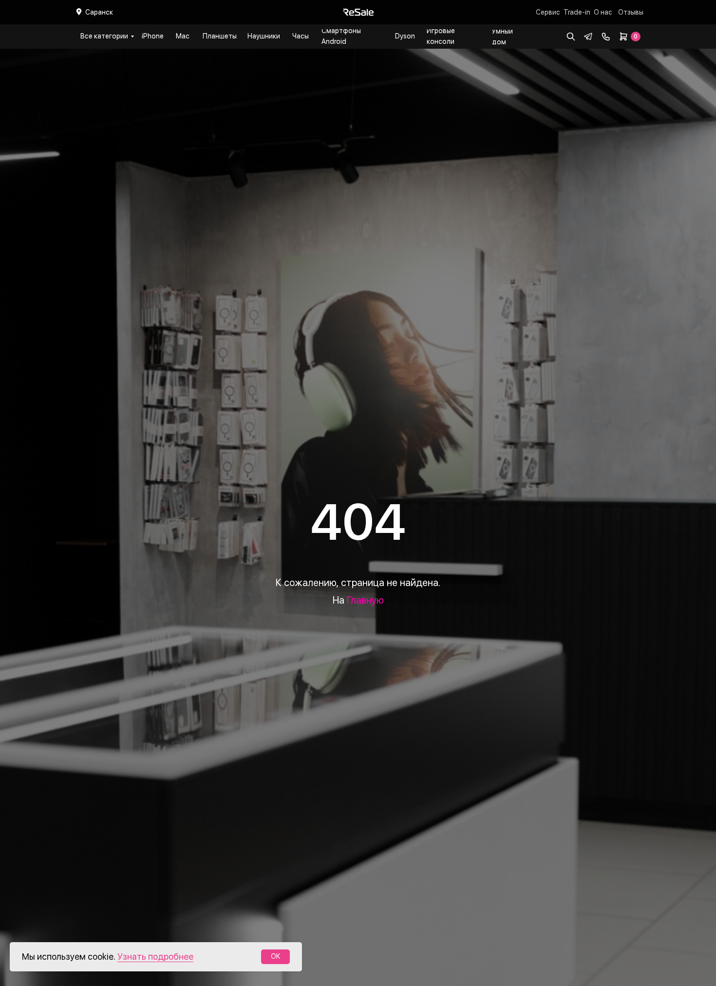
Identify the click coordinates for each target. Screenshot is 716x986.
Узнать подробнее (155, 956)
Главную (365, 600)
